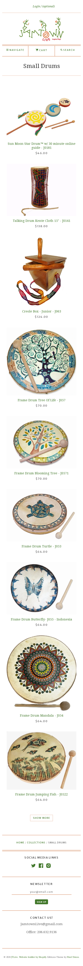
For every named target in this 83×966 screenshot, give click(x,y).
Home (20, 842)
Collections (36, 842)
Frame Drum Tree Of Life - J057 (42, 400)
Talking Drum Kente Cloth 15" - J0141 (41, 221)
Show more (41, 818)
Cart (42, 50)
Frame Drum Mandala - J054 (41, 715)
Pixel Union (73, 957)
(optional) (48, 6)
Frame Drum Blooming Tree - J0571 (41, 473)
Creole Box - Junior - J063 (41, 311)
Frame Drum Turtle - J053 (41, 546)
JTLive (14, 957)
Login (37, 6)
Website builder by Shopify (32, 957)
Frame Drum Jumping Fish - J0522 (41, 794)
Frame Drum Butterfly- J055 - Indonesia (41, 619)
